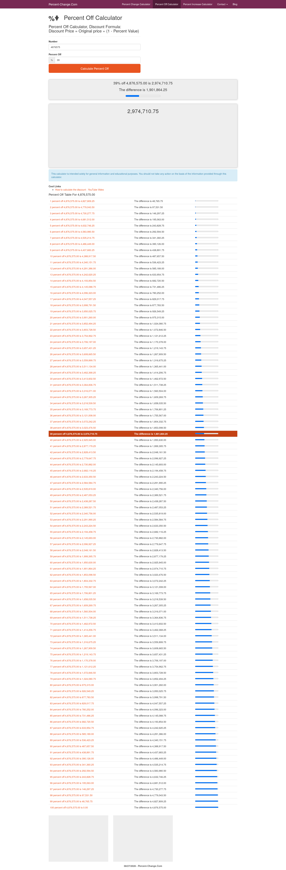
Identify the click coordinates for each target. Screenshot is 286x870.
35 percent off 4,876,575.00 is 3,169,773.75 (73, 409)
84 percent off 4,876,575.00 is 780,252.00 (72, 709)
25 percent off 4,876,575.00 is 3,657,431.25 (73, 348)
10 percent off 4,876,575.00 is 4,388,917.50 (73, 256)
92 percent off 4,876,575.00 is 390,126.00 (72, 758)
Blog (235, 4)
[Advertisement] (143, 143)
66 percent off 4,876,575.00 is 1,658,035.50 (73, 599)
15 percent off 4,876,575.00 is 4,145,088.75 (73, 286)
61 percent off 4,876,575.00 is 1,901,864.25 (73, 568)
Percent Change (136, 4)
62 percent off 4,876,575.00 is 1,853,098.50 (73, 574)
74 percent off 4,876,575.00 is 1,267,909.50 (73, 648)
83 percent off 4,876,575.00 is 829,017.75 (72, 703)
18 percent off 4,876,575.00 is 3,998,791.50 (73, 305)
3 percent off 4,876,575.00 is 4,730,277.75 (72, 213)
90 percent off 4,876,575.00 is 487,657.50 (72, 746)
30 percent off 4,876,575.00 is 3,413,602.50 (73, 378)
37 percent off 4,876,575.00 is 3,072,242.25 (73, 421)
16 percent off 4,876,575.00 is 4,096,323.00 (73, 293)
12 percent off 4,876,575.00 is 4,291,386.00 (73, 268)
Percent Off (166, 4)
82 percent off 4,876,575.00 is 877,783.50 (72, 697)
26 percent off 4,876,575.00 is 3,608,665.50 (73, 354)
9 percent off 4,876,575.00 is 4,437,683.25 (72, 250)
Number (53, 41)
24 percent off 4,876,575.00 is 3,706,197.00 (73, 342)
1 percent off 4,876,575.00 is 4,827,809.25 (72, 201)
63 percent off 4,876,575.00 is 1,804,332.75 (73, 580)
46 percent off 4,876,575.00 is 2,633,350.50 (73, 476)
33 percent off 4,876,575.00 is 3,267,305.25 (73, 397)
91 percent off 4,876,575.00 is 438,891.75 (72, 752)
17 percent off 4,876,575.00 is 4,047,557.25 (73, 299)
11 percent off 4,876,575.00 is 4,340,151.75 (73, 262)
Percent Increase (197, 4)
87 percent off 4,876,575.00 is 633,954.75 (72, 727)
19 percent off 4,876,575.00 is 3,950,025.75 (73, 311)
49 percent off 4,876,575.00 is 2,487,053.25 (73, 495)
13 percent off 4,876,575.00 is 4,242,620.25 (73, 274)
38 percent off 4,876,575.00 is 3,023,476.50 (73, 427)
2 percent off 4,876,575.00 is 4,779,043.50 (72, 207)
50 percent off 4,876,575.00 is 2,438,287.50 (73, 501)
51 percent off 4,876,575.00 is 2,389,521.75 (73, 507)
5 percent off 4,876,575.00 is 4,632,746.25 (72, 225)
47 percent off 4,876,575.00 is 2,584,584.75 (73, 482)
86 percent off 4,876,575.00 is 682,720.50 (72, 721)
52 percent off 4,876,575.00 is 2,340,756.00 (73, 513)
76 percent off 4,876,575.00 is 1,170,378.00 (73, 660)
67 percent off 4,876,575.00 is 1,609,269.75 (73, 605)
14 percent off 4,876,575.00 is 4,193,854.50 (73, 280)
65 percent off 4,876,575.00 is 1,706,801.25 (73, 593)
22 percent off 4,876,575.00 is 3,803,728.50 (73, 329)
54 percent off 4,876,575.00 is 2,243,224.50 (73, 525)
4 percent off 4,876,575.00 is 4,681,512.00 (72, 219)
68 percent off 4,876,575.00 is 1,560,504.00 (73, 611)
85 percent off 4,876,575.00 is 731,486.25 (72, 715)
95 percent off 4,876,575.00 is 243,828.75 (72, 776)
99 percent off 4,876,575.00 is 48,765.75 (71, 801)
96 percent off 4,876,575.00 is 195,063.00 (72, 783)
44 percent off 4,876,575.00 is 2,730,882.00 (73, 464)
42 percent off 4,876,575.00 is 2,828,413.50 (73, 452)
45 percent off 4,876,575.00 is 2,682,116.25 (73, 470)
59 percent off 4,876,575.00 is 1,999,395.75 (73, 556)
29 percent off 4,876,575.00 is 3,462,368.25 (73, 372)
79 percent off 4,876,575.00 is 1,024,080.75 (73, 678)
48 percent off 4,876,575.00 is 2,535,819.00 (73, 489)
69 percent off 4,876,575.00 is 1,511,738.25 (73, 617)
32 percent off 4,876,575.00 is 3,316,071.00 (73, 391)
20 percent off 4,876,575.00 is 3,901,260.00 (73, 317)
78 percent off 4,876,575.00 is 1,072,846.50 (73, 672)
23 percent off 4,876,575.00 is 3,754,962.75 (73, 335)
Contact (221, 4)
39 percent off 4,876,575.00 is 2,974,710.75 (73, 433)
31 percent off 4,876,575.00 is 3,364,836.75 (73, 384)
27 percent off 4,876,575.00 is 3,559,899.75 (73, 360)
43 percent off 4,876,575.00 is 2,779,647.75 (73, 458)
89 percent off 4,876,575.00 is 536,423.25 (72, 740)
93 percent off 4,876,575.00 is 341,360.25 (72, 764)
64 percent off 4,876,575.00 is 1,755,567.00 (73, 587)
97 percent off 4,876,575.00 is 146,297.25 (72, 789)
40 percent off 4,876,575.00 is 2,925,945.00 (73, 440)
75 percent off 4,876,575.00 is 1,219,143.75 (73, 654)
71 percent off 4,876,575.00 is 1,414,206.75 (73, 629)
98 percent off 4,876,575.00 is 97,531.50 (71, 795)
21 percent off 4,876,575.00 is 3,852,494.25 (73, 323)
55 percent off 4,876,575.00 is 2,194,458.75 (73, 531)
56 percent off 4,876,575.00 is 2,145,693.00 (73, 538)
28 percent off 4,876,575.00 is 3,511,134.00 (73, 366)
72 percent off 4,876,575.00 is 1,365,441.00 (73, 636)
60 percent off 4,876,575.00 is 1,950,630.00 (73, 562)
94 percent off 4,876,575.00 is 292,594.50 (72, 770)
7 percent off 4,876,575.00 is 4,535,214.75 (72, 237)
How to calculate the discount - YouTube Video (79, 189)
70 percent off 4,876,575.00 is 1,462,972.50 (73, 623)
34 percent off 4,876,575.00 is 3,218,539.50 (73, 403)
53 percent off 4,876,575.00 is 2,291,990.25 (73, 519)
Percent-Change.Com (63, 4)
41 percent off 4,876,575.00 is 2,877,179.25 (73, 446)
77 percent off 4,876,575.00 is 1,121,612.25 (73, 666)
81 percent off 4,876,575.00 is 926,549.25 (72, 691)
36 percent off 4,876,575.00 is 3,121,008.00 (73, 415)
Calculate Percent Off (95, 68)
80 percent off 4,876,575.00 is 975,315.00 (72, 685)
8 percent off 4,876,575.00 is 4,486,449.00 (72, 244)
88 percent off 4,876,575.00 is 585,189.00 (72, 734)
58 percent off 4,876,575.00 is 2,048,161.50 (73, 550)
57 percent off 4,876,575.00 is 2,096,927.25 (73, 544)
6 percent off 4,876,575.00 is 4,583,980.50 (72, 231)
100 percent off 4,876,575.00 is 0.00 (69, 807)
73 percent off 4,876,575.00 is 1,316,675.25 (73, 642)
